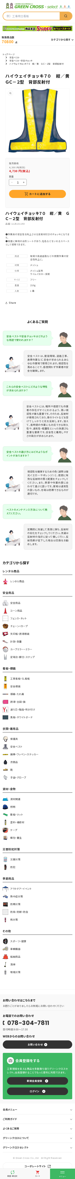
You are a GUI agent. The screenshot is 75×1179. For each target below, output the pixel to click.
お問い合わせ (35, 1044)
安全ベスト (14, 57)
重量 (17, 285)
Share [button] (12, 302)
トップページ (9, 54)
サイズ (17, 279)
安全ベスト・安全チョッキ (21, 60)
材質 (17, 264)
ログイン (34, 1091)
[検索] (66, 16)
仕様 (17, 270)
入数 (17, 290)
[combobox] (31, 16)
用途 (17, 256)
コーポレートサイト (35, 1166)
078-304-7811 (28, 1023)
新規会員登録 (34, 1081)
